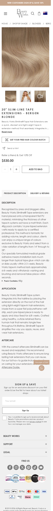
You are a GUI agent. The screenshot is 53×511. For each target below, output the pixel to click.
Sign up (25, 410)
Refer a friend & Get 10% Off (17, 155)
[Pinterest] (28, 467)
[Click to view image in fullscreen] (25, 57)
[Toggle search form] (32, 13)
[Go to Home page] (23, 13)
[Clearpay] (36, 497)
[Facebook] (9, 467)
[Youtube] (41, 467)
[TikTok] (34, 467)
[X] (22, 467)
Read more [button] (7, 132)
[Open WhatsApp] (41, 368)
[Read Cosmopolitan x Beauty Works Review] (25, 478)
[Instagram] (16, 467)
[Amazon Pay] (20, 497)
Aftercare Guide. (11, 367)
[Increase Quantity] (16, 169)
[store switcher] (45, 13)
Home (5, 23)
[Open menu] (5, 14)
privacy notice (35, 421)
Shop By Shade (20, 23)
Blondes (36, 23)
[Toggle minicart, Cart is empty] (39, 13)
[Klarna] (27, 497)
